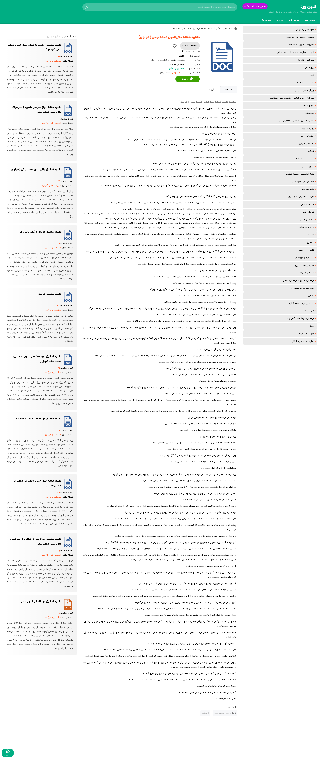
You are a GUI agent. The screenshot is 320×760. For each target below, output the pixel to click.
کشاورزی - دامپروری (304, 250)
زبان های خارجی (306, 143)
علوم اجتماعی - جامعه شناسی (300, 174)
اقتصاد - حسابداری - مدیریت (300, 37)
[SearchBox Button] (86, 7)
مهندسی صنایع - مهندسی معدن (298, 280)
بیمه (312, 326)
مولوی (204, 713)
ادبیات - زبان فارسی (305, 29)
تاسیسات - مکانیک (305, 82)
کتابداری (310, 242)
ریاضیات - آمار (307, 136)
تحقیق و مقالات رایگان (255, 6)
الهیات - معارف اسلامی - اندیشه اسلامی (295, 52)
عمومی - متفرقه (306, 333)
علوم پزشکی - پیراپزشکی (303, 181)
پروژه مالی (309, 67)
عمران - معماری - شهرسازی (301, 196)
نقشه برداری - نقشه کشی (301, 303)
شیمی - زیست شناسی (303, 158)
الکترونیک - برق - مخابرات (301, 44)
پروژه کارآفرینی (307, 219)
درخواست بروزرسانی (160, 60)
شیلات (311, 151)
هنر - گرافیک (308, 310)
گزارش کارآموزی (306, 227)
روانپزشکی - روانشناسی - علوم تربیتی (296, 120)
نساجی (311, 295)
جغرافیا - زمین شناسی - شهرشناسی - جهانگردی (291, 98)
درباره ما (280, 20)
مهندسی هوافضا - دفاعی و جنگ (299, 318)
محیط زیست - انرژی (304, 265)
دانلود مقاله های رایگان (303, 341)
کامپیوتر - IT (308, 234)
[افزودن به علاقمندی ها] (174, 46)
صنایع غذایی (308, 166)
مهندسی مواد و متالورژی (302, 288)
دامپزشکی (310, 113)
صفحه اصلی (310, 20)
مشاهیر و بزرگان (306, 272)
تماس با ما (267, 20)
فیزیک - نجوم (307, 212)
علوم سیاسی (308, 189)
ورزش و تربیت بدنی (304, 90)
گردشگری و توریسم (305, 257)
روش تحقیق (308, 128)
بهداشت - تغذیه (306, 60)
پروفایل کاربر (294, 20)
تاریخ (312, 75)
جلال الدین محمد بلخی (224, 713)
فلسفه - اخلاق (307, 204)
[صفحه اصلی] (235, 28)
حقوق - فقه (308, 105)
